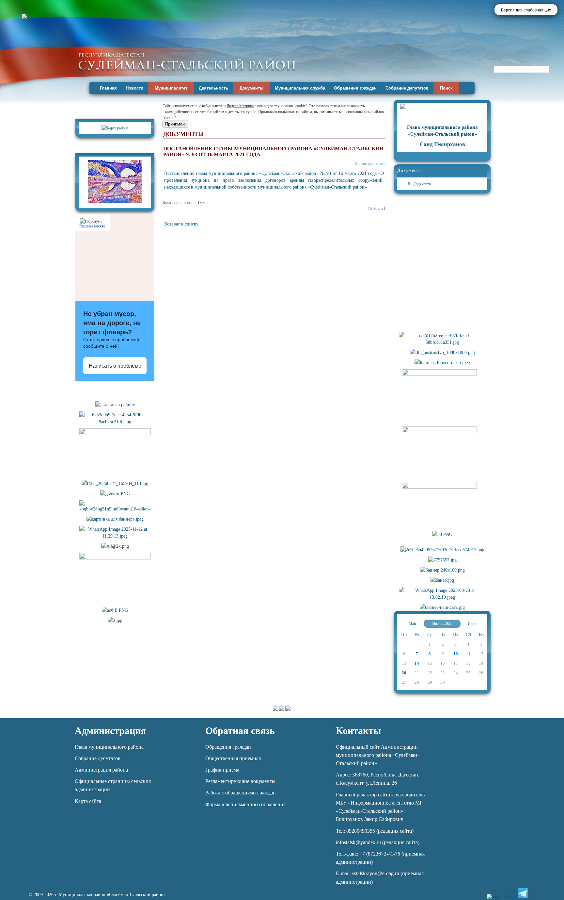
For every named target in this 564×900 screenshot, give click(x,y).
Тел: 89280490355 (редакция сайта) (375, 831)
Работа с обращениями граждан (240, 792)
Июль (472, 623)
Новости (134, 88)
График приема (222, 770)
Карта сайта (88, 801)
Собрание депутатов (407, 88)
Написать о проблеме (115, 366)
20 (404, 672)
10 (455, 653)
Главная (108, 88)
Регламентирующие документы (240, 781)
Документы (251, 88)
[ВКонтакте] (534, 893)
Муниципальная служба (300, 88)
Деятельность (213, 88)
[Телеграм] (523, 893)
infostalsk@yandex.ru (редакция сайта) (377, 842)
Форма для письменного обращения (245, 804)
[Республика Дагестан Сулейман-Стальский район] (187, 61)
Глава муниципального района (109, 747)
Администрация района (101, 770)
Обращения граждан (355, 88)
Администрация (110, 730)
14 (417, 663)
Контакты (358, 730)
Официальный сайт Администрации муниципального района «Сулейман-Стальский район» (377, 755)
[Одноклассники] (545, 893)
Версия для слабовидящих (526, 10)
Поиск (446, 88)
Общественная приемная (233, 758)
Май (412, 623)
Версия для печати (370, 163)
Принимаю (175, 124)
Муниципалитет (171, 88)
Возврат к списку (181, 224)
